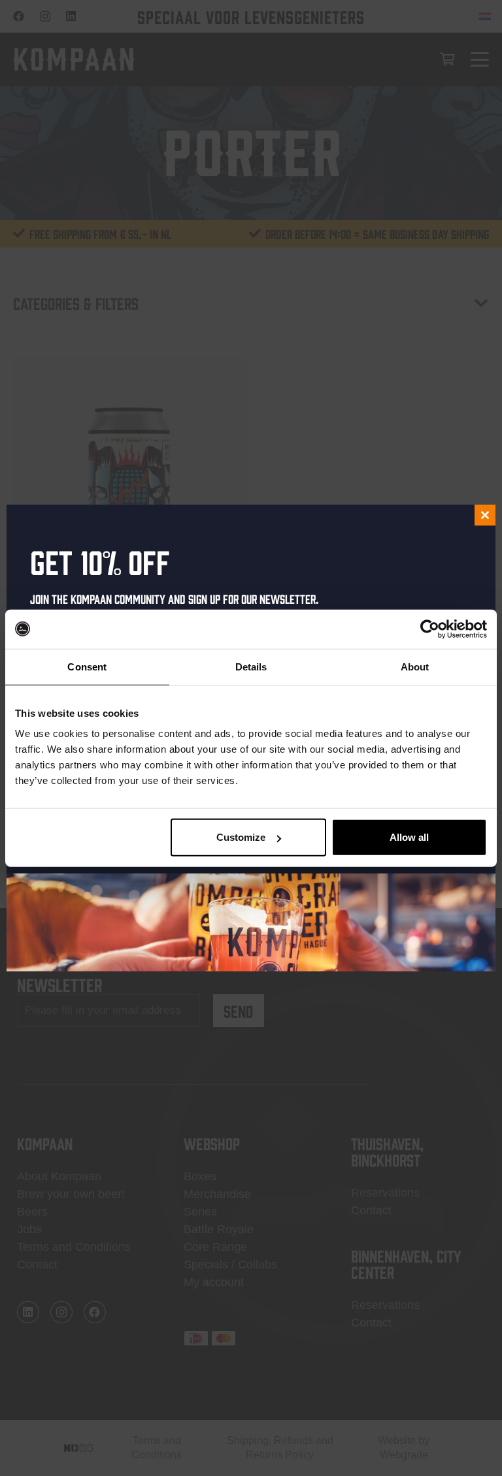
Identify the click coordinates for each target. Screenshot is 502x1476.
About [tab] (415, 666)
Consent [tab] (87, 666)
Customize (240, 837)
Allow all (409, 837)
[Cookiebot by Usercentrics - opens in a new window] (430, 628)
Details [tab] (251, 666)
